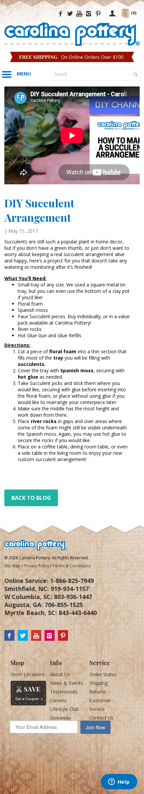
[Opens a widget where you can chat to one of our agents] (118, 782)
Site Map (12, 566)
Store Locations (27, 674)
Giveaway (60, 718)
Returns (97, 691)
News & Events (66, 683)
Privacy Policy (36, 566)
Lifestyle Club (64, 709)
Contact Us (101, 718)
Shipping (98, 683)
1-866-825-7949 (72, 581)
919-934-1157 (70, 589)
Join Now (95, 727)
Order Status (103, 674)
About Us (60, 674)
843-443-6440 (78, 613)
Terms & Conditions (71, 566)
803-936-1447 (73, 597)
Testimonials (64, 691)
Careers (58, 700)
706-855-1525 (64, 605)
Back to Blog (31, 498)
